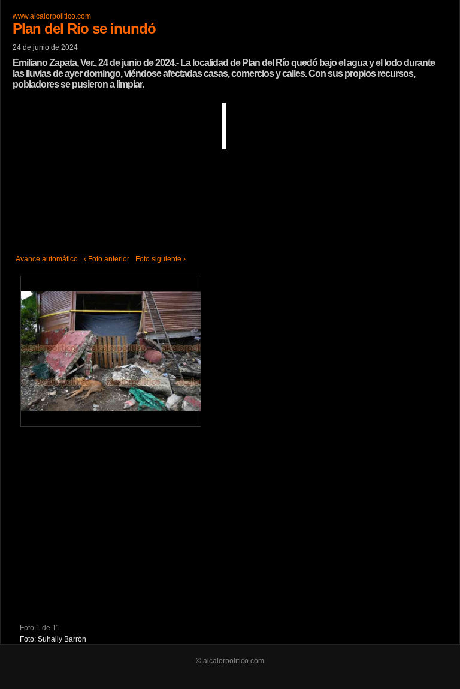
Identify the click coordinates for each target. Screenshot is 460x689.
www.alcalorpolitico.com (52, 16)
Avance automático (47, 259)
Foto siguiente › (160, 259)
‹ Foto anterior (106, 259)
